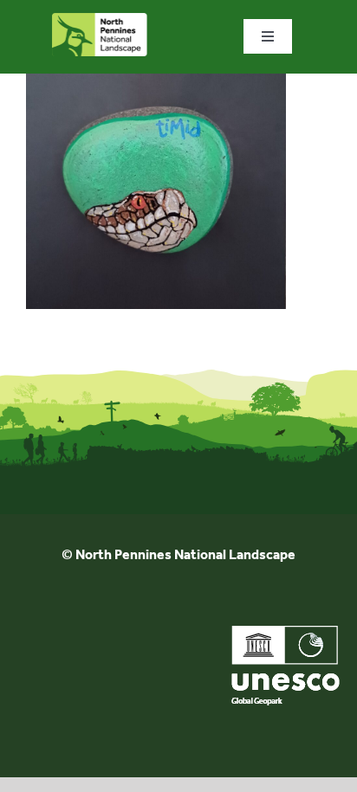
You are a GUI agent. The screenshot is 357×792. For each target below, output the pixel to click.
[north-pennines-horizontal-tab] (99, 19)
